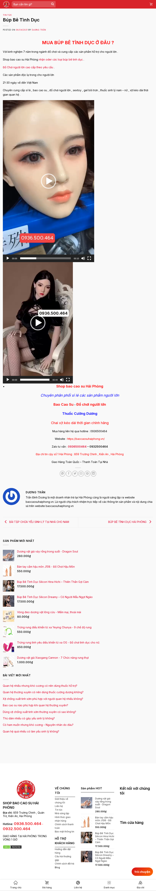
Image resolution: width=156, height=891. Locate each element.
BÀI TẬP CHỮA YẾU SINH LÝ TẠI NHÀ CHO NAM (39, 521)
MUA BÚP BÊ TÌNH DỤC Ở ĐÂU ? (78, 42)
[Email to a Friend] (81, 473)
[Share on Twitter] (75, 473)
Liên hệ (59, 806)
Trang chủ (15, 887)
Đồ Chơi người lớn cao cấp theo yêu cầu (28, 67)
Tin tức (7, 15)
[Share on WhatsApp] (62, 473)
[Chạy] (8, 258)
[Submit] (53, 4)
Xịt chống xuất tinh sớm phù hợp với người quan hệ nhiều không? (43, 698)
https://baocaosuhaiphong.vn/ (86, 438)
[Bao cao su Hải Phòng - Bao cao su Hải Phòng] (6, 4)
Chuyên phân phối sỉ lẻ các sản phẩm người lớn (80, 395)
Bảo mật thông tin (64, 831)
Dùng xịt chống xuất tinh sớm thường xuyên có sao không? (39, 711)
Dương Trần (39, 30)
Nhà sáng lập (62, 813)
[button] (48, 181)
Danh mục (109, 887)
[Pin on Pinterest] (87, 473)
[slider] (45, 258)
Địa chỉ (140, 887)
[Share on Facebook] (69, 473)
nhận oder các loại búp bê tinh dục (61, 59)
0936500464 (77, 446)
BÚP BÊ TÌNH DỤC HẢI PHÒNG (127, 521)
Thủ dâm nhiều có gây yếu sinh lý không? (29, 718)
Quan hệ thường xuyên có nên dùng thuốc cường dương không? (43, 692)
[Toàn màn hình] (89, 258)
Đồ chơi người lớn (91, 404)
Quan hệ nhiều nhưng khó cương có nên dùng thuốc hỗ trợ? (40, 685)
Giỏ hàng (47, 887)
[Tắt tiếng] (83, 258)
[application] (48, 181)
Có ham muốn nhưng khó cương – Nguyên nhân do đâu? (38, 724)
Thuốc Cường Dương (79, 413)
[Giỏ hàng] (151, 4)
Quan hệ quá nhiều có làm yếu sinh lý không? (31, 731)
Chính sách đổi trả (64, 863)
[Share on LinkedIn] (93, 473)
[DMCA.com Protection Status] (12, 846)
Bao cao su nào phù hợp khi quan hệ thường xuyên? (35, 705)
